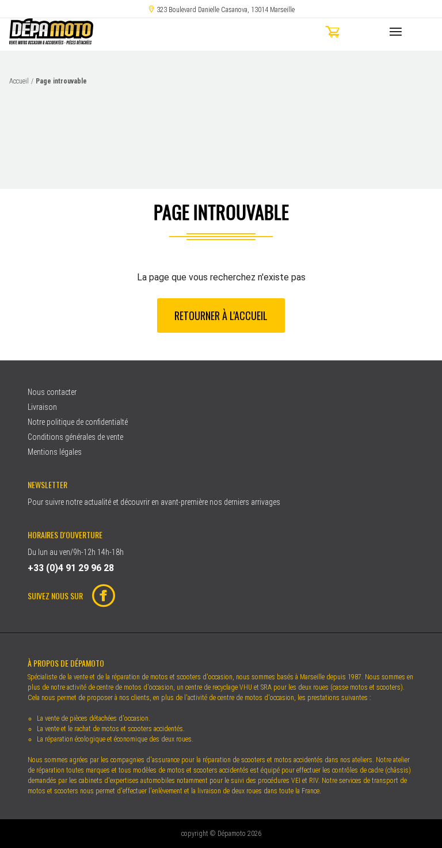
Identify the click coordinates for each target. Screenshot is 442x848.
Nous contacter (52, 392)
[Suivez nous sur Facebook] (99, 597)
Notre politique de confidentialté (78, 422)
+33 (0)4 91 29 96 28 (71, 567)
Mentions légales (55, 452)
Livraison (42, 407)
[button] (352, 33)
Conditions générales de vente (75, 437)
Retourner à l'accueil (221, 315)
